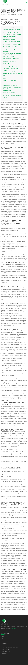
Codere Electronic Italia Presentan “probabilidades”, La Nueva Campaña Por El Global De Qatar (12, 87)
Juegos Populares (6, 63)
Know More (13, 628)
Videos (2, 636)
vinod (3, 14)
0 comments (19, 14)
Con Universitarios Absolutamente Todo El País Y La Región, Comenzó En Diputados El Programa (12, 95)
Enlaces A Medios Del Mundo (9, 49)
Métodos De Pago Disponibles (9, 92)
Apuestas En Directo (7, 43)
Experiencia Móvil (6, 51)
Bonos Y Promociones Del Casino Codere (12, 71)
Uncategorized (13, 14)
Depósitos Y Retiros (7, 90)
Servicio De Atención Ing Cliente (9, 60)
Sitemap (3, 638)
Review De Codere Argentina (9, 37)
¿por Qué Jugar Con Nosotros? (9, 61)
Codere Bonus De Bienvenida (9, 39)
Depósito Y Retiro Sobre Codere (9, 80)
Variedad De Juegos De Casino (9, 36)
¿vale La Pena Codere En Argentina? (10, 66)
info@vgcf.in (4, 653)
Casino (4, 78)
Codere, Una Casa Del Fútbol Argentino (11, 58)
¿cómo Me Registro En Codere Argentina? (12, 41)
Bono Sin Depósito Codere (8, 56)
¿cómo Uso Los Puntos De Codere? (10, 65)
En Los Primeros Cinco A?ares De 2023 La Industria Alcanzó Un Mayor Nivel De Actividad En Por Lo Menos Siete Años (12, 46)
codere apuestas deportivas (11, 321)
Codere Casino (6, 77)
